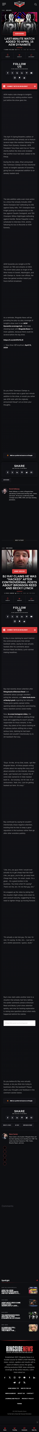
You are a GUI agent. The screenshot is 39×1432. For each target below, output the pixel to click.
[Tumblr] (29, 1377)
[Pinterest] (26, 73)
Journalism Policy (12, 1398)
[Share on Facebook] (8, 472)
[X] (12, 73)
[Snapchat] (19, 78)
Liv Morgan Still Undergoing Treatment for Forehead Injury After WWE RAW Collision (9, 1329)
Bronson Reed (27, 1125)
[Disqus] (19, 1236)
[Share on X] (12, 472)
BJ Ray (17, 1125)
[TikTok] (19, 1382)
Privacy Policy (28, 1398)
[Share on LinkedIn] (17, 472)
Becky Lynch (7, 1125)
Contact (30, 1393)
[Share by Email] (31, 472)
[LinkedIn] (22, 73)
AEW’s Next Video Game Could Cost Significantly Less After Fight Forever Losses (11, 1304)
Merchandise (10, 1393)
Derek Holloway (9, 49)
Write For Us (26, 1388)
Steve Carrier (10, 593)
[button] (35, 4)
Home (3, 10)
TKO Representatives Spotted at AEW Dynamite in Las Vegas (11, 1316)
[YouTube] (31, 73)
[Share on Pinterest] (22, 472)
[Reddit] (24, 78)
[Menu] (4, 4)
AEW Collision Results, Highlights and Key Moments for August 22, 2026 (11, 1292)
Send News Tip (13, 1388)
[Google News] (17, 73)
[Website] (4, 1147)
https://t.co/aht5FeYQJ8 (13, 340)
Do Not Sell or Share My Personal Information (19, 1414)
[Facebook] (8, 73)
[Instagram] (15, 78)
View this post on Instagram (16, 1023)
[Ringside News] (19, 4)
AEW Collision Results (9, 1287)
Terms (19, 1403)
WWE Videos (19, 571)
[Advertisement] (18, 247)
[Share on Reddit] (26, 472)
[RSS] (24, 1382)
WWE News (5, 1324)
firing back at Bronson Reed (14, 692)
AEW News (8, 10)
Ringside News (24, 329)
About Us (21, 1393)
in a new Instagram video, (18, 714)
